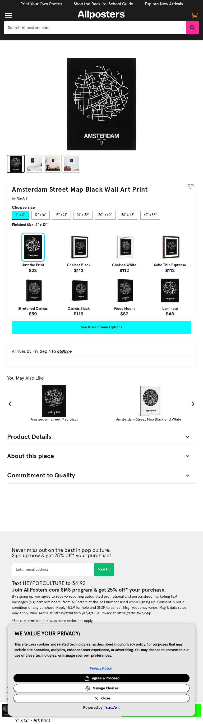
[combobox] (95, 27)
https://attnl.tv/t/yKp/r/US (75, 613)
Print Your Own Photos (41, 4)
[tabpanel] (101, 274)
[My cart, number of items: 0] (194, 15)
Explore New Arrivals (164, 4)
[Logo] (101, 15)
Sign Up (104, 569)
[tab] (20, 215)
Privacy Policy (101, 668)
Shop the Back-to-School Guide (103, 4)
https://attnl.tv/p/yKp (134, 613)
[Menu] (8, 15)
